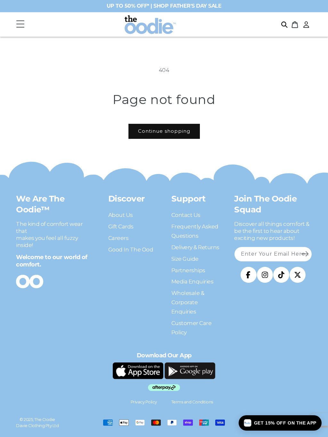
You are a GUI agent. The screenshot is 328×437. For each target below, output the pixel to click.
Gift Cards (121, 226)
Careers (118, 238)
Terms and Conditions (192, 401)
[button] (20, 24)
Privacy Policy (144, 401)
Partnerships (188, 270)
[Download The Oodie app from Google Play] (190, 370)
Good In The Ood (130, 249)
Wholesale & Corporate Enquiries (187, 302)
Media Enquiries (192, 281)
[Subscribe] (304, 254)
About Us (120, 215)
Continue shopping (164, 131)
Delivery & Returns (195, 247)
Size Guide (185, 259)
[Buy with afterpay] (164, 387)
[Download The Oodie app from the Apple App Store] (138, 370)
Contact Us (186, 215)
